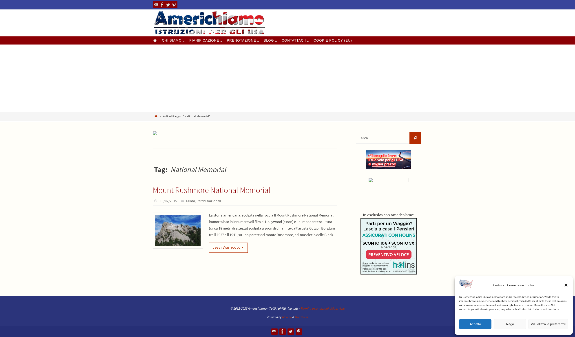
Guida (190, 201)
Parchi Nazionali (209, 201)
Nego (510, 324)
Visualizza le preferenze (548, 324)
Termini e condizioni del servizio (322, 308)
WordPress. (301, 317)
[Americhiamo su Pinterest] (173, 4)
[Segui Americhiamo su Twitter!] (168, 4)
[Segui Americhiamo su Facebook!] (162, 4)
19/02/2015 (168, 201)
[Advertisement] (287, 78)
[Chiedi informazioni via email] (156, 4)
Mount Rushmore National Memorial (211, 190)
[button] (566, 285)
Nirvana (287, 317)
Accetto (475, 324)
